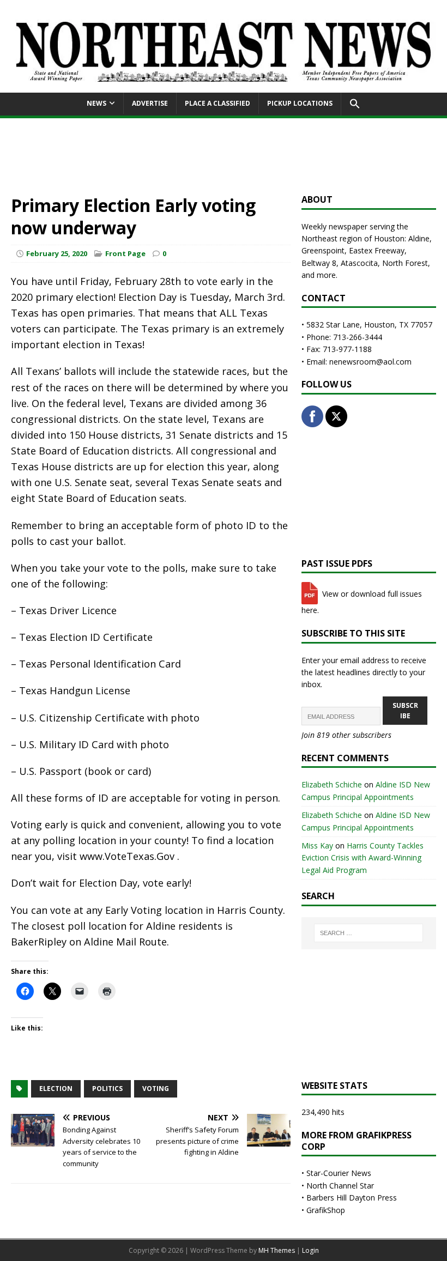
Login (310, 1250)
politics (107, 1088)
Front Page (125, 253)
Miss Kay (317, 845)
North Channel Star (340, 1185)
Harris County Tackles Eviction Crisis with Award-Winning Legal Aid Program (362, 857)
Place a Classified (217, 103)
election (56, 1088)
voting (155, 1088)
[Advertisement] (223, 154)
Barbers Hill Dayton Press (351, 1197)
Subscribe (405, 710)
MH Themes (276, 1250)
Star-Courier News (338, 1173)
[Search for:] (368, 933)
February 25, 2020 (56, 253)
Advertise (150, 103)
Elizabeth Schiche (331, 784)
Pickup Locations (300, 103)
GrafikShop (325, 1210)
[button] (355, 104)
